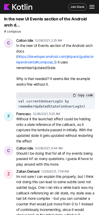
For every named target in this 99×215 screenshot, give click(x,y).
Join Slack (77, 7)
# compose (12, 31)
